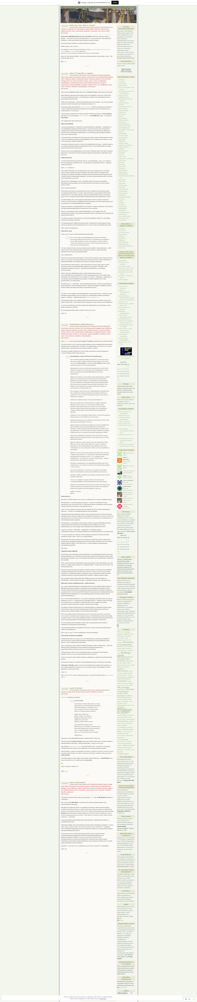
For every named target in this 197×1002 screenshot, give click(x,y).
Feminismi (120, 642)
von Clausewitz (91, 86)
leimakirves (103, 82)
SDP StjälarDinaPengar (123, 721)
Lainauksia (89, 77)
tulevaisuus (68, 86)
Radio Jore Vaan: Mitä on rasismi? (82, 25)
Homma (122, 104)
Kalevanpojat (123, 122)
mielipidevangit (121, 689)
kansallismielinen (102, 81)
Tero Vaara (122, 187)
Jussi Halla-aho (123, 118)
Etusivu (66, 7)
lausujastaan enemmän (76, 746)
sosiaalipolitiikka (121, 727)
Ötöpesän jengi (123, 85)
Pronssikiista (123, 166)
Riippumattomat (123, 170)
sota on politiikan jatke (102, 84)
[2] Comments (64, 33)
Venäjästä (129, 741)
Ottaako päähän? (98, 7)
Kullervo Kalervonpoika (123, 10)
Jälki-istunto (123, 112)
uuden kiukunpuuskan (86, 107)
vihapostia (119, 745)
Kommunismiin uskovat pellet (126, 665)
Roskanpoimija (123, 172)
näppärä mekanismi (66, 31)
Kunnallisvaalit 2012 (122, 675)
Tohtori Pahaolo (123, 191)
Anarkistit (126, 634)
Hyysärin (67, 341)
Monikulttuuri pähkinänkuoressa (82, 324)
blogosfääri (128, 636)
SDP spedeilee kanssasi (125, 319)
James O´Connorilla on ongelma (81, 73)
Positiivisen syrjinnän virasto (127, 268)
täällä (94, 104)
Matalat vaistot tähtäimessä (126, 145)
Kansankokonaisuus (124, 124)
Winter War (122, 248)
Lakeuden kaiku (123, 137)
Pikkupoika (64, 697)
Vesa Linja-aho (123, 214)
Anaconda (122, 81)
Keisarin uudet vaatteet (125, 126)
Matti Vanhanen (105, 29)
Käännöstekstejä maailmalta (124, 679)
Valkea (121, 201)
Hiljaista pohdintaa (124, 103)
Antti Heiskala (123, 83)
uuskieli (107, 31)
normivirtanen (125, 701)
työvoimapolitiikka (122, 739)
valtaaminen (74, 86)
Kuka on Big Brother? (78, 782)
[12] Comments (65, 337)
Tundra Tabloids (124, 193)
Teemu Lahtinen (109, 675)
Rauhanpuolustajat (124, 244)
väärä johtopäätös (82, 86)
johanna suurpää (80, 691)
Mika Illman (94, 691)
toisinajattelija (121, 735)
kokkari (129, 663)
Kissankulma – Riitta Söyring (127, 129)
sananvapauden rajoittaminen (83, 31)
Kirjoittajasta (87, 7)
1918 (118, 632)
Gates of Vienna (123, 95)
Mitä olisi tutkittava (124, 147)
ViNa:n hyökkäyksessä (84, 115)
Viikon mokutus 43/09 (125, 423)
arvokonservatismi (106, 79)
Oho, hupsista (123, 156)
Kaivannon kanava (124, 120)
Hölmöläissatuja (121, 648)
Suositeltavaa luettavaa (122, 733)
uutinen (92, 797)
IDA (65, 677)
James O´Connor (93, 81)
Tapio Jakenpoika (124, 279)
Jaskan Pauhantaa (124, 110)
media (130, 685)
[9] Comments (64, 88)
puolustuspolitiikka (122, 715)
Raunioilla (122, 168)
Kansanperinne (123, 234)
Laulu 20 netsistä (76, 688)
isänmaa (86, 81)
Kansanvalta (129, 661)
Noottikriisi (122, 152)
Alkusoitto (122, 79)
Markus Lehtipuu (124, 143)
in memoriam (130, 650)
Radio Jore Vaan (109, 7)
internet (73, 691)
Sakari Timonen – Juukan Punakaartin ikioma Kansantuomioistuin (126, 330)
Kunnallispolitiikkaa (128, 673)
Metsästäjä (122, 240)
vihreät (119, 747)
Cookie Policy (102, 998)
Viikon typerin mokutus (124, 748)
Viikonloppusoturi (124, 218)
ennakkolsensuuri (72, 29)
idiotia (69, 691)
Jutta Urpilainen (81, 29)
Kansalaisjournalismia (125, 657)
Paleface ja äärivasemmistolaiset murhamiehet (125, 292)
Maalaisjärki (123, 139)
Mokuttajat (101, 77)
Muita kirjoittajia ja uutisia (98, 328)
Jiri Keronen (123, 114)
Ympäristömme (85, 788)
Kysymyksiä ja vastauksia (79, 77)
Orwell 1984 (130, 705)
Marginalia (122, 141)
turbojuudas (126, 471)
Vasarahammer (123, 206)
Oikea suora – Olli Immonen (126, 158)
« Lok (118, 380)
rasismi (73, 31)
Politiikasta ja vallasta (70, 79)
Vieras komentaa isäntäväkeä (124, 743)
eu (130, 640)
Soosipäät (124, 725)
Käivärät (122, 236)
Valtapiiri (122, 202)
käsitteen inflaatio (89, 29)
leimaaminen (97, 29)
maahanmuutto (64, 84)
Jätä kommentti (65, 794)
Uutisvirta (122, 199)
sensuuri (103, 31)
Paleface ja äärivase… (128, 492)
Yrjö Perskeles (123, 220)
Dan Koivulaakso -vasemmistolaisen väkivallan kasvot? (126, 430)
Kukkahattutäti (123, 133)
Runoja (123, 719)
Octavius (122, 154)
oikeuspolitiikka (122, 705)
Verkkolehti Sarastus (125, 212)
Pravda (95, 84)
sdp (99, 31)
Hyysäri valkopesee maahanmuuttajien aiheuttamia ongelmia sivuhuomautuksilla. (127, 297)
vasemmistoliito (121, 741)
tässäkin (66, 167)
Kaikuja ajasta (106, 75)
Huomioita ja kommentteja (96, 75)
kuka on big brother (99, 790)
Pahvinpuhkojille (124, 242)
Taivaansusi (122, 181)
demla (126, 638)
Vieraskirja (119, 7)
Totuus (62, 86)
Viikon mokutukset (129, 7)
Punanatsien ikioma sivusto (126, 270)
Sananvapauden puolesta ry (126, 246)
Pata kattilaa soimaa (124, 415)
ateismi (131, 634)
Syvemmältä (123, 179)
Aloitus (115, 2)
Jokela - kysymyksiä (125, 421)
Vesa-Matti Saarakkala (125, 216)
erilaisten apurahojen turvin (92, 297)
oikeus (125, 703)
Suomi (110, 84)
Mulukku (122, 149)
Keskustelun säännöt (76, 7)
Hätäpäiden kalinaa (124, 97)
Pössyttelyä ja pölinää (125, 266)
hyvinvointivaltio (129, 646)
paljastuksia (70, 792)
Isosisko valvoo (123, 301)
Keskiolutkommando (125, 128)
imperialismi (80, 81)
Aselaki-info (123, 230)
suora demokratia (127, 731)
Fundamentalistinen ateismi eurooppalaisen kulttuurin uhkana (126, 440)
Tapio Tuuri (122, 183)
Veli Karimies (123, 210)
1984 (122, 632)
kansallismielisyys (65, 82)
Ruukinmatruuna (124, 174)
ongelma (90, 84)
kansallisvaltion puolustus (77, 82)
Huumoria (92, 27)
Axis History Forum (124, 232)
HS (71, 81)
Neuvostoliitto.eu (124, 151)
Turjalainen (122, 195)
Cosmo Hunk (123, 260)
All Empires (122, 228)
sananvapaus (94, 31)
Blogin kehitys (120, 636)
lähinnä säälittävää (128, 683)
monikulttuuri (84, 84)
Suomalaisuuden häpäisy (82, 79)
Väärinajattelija (123, 208)
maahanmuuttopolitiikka (75, 84)
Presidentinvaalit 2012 (122, 713)
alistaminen (98, 79)
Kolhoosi (122, 131)
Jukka (121, 116)
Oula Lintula (123, 160)
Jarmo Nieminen (124, 108)
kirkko (124, 663)
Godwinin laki (64, 691)
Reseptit (119, 719)
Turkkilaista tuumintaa (125, 197)
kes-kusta (119, 663)
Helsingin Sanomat (65, 81)
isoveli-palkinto (81, 790)
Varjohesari (122, 204)
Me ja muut (95, 77)
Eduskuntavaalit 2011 (123, 640)
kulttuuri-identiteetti (88, 82)
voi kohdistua (73, 51)
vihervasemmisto (128, 745)
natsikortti (100, 691)
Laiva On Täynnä (124, 135)
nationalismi (125, 699)
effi (108, 690)
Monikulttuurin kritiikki (123, 692)
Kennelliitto (122, 238)
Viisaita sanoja (127, 749)
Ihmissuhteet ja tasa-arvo (126, 106)
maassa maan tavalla (122, 685)
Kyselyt (130, 675)
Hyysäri (75, 81)
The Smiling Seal (124, 189)
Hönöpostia (129, 648)
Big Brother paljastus (107, 788)
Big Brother (99, 788)
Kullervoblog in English (123, 667)
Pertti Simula (126, 504)
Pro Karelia (122, 164)
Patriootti (122, 162)
